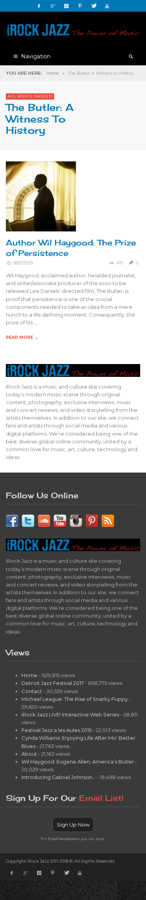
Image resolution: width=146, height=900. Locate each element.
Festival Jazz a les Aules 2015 (56, 730)
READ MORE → (22, 337)
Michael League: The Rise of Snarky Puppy (74, 699)
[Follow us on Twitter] (28, 520)
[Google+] (52, 6)
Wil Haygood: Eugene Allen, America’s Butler (77, 761)
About (29, 754)
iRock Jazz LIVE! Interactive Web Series (70, 714)
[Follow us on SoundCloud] (44, 520)
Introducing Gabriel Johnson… (58, 777)
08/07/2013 (23, 263)
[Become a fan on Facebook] (12, 520)
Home (52, 73)
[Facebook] (39, 6)
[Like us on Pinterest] (92, 520)
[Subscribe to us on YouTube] (60, 520)
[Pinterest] (80, 6)
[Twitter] (93, 6)
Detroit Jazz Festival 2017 (52, 683)
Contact (31, 691)
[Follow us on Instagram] (76, 520)
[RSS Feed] (108, 520)
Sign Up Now (73, 824)
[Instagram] (66, 6)
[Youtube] (107, 6)
